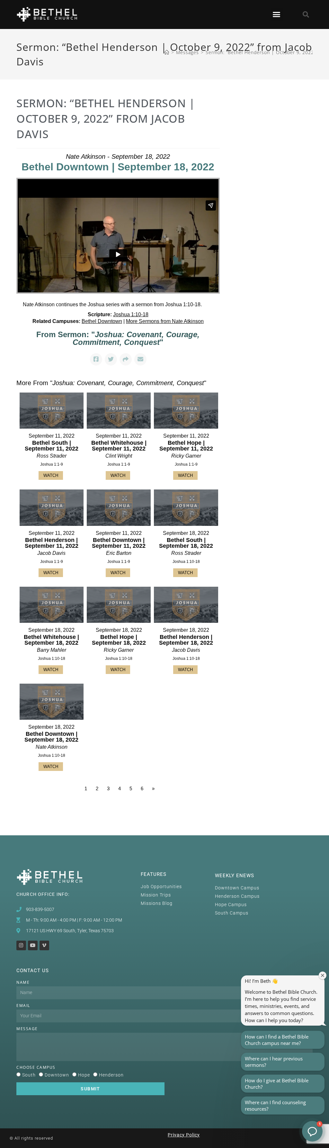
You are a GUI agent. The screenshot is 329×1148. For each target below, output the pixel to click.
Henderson (111, 1074)
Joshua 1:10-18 (130, 314)
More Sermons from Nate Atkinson (165, 321)
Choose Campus (36, 1067)
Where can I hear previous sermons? (274, 1061)
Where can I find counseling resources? (275, 1105)
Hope (84, 1074)
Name (23, 982)
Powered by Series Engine (196, 806)
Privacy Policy (184, 1134)
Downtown (57, 1074)
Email (23, 1005)
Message (27, 1028)
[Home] (166, 52)
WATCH (50, 475)
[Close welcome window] (322, 975)
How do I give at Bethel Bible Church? (276, 1083)
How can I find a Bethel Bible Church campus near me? (276, 1039)
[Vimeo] (44, 945)
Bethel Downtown (102, 321)
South (29, 1074)
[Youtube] (33, 945)
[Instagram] (21, 945)
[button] (277, 14)
